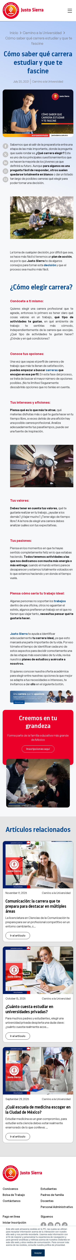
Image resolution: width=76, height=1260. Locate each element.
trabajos (60, 601)
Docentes (47, 1201)
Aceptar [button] (38, 1252)
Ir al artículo (17, 935)
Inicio (14, 33)
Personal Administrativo (57, 1207)
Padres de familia (52, 1195)
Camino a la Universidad (42, 33)
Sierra (23, 634)
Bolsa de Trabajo (14, 1195)
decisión (50, 265)
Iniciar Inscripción (14, 1222)
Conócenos (10, 1189)
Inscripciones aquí (38, 749)
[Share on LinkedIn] (5, 163)
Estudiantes (49, 1189)
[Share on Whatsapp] (5, 171)
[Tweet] (5, 154)
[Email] (5, 179)
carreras (52, 370)
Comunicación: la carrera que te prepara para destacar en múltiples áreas (35, 906)
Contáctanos (12, 1201)
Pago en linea (11, 1216)
